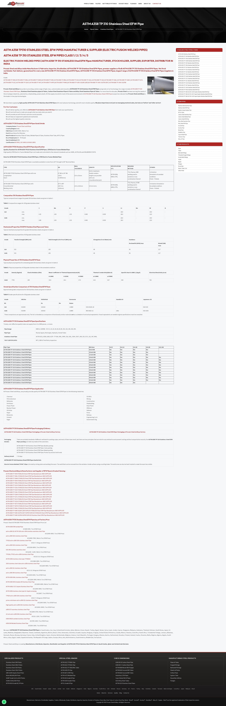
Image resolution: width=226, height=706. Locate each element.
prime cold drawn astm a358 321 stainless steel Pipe (21, 600)
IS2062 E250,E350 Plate (13, 681)
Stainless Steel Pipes (106, 29)
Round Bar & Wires (175, 678)
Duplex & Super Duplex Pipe (184, 110)
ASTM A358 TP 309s (60, 80)
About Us (104, 693)
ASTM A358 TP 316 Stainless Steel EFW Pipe (188, 72)
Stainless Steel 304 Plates (14, 662)
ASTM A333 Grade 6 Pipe (68, 681)
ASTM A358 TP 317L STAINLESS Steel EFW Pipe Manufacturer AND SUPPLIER (29, 497)
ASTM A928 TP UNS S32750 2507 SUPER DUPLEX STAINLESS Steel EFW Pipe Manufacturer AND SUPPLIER (37, 513)
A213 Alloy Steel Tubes (122, 681)
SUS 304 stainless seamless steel (16, 550)
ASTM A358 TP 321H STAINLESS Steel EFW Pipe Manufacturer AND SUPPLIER (29, 501)
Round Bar (180, 166)
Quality (116, 693)
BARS (140, 3)
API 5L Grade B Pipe (67, 683)
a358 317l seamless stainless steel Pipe (18, 610)
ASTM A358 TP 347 (35, 82)
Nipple (179, 162)
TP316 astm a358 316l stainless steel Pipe (18, 541)
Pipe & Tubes (94, 29)
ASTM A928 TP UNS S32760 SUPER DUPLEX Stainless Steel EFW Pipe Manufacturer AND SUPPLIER (35, 515)
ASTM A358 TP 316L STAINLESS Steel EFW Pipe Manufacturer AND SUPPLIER (29, 492)
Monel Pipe (181, 130)
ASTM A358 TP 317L (137, 80)
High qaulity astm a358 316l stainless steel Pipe (20, 605)
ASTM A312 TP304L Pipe (68, 662)
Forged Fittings (175, 665)
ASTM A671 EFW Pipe (67, 673)
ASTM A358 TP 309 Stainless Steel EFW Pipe (188, 63)
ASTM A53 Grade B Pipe (68, 678)
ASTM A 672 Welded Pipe (68, 675)
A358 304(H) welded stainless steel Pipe (18, 619)
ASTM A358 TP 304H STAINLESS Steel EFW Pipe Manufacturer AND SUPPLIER (29, 478)
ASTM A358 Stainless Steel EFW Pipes (187, 54)
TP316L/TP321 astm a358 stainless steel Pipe (20, 554)
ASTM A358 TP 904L (61, 82)
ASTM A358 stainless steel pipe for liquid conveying (21, 591)
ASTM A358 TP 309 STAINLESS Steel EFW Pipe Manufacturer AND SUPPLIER (28, 481)
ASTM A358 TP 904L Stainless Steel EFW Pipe (188, 90)
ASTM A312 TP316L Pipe (68, 665)
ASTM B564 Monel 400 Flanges (125, 668)
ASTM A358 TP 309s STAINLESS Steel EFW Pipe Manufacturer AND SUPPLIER (29, 483)
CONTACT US (157, 3)
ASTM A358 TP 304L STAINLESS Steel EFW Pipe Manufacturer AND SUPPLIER (29, 476)
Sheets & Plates (175, 670)
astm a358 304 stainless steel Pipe (16, 573)
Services (110, 693)
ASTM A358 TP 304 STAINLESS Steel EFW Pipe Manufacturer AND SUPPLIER (28, 474)
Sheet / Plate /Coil (182, 168)
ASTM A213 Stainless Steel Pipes (125, 683)
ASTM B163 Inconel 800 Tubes (124, 673)
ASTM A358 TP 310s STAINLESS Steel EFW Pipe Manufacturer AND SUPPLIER (29, 488)
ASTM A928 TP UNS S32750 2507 (98, 82)
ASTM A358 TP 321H (22, 82)
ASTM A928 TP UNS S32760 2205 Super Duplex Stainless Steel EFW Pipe (195, 96)
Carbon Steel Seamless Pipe (184, 114)
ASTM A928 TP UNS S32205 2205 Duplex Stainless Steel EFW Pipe (193, 92)
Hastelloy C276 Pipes (122, 675)
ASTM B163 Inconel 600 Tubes (124, 670)
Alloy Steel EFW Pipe (183, 123)
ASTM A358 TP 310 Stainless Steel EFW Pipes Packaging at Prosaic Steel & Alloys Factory (32, 432)
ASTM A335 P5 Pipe (66, 670)
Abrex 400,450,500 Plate (13, 675)
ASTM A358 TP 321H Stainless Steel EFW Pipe (189, 83)
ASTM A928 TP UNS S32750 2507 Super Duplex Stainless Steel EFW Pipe (195, 94)
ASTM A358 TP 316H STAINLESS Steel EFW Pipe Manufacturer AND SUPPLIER (29, 495)
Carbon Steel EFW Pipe (183, 119)
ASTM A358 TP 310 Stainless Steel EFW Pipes (98, 94)
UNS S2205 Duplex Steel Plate (15, 673)
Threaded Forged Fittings (184, 155)
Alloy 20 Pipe (181, 139)
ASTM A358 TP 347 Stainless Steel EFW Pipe (188, 85)
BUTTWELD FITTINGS (110, 3)
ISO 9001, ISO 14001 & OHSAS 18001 (25, 142)
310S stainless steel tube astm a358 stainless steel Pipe (23, 564)
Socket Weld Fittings (183, 157)
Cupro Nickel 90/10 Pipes (123, 678)
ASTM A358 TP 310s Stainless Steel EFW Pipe (188, 70)
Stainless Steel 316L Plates (14, 670)
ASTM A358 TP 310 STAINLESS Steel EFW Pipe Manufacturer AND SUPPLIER (28, 485)
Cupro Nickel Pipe (182, 134)
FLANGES (133, 3)
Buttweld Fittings (175, 668)
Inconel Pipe (181, 126)
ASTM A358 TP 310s (85, 80)
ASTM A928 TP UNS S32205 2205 (78, 82)
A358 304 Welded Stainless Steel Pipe (17, 623)
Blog (120, 693)
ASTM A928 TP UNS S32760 (117, 82)
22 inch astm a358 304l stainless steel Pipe (19, 614)
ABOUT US (147, 3)
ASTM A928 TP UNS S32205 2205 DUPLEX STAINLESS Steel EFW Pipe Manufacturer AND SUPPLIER (35, 511)
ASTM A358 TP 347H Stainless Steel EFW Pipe (189, 87)
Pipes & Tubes (174, 662)
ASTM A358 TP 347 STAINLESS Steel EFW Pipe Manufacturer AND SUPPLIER (28, 504)
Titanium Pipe (181, 137)
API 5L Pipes (181, 112)
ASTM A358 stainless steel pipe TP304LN (18, 559)
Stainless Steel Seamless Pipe (185, 106)
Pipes (179, 148)
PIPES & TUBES (88, 3)
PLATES (98, 3)
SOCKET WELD (123, 3)
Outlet (179, 159)
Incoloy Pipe (181, 128)
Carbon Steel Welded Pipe (184, 117)
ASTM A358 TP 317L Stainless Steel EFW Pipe (188, 78)
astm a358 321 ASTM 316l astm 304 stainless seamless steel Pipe (25, 531)
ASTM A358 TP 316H (123, 80)
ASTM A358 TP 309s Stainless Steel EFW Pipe (188, 65)
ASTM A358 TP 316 (97, 80)
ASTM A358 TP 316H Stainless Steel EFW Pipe (189, 76)
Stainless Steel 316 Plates (14, 668)
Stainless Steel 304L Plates (14, 665)
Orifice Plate (181, 170)
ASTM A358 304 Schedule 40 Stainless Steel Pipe (20, 582)
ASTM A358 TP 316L (110, 80)
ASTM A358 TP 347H (48, 82)
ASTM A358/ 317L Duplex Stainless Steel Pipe (19, 587)
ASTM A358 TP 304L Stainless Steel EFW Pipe (188, 58)
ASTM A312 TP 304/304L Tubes (70, 668)
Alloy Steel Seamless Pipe (184, 121)
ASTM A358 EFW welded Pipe (14, 527)
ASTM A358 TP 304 (9, 80)
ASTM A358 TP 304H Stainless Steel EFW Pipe (189, 61)
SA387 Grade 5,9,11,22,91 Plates (15, 678)
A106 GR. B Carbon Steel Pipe (124, 662)
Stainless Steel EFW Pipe (183, 108)
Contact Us (126, 693)
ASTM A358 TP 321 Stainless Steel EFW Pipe (188, 81)
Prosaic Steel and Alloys (24, 126)
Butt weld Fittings (182, 153)
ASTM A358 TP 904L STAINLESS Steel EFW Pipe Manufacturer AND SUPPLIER (29, 508)
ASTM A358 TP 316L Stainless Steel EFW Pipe (188, 74)
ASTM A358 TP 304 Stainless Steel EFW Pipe (188, 56)
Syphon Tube (174, 675)
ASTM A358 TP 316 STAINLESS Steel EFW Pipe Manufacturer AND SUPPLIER (28, 490)
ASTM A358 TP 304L (22, 80)
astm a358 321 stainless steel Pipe (16, 568)
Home (86, 29)
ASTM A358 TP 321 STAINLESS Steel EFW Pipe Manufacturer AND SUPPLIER (28, 499)
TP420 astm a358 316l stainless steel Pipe (18, 596)
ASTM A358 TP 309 (47, 80)
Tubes (179, 150)
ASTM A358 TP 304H (35, 80)
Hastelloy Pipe (181, 132)
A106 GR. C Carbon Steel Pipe (124, 665)
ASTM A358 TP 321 (9, 82)
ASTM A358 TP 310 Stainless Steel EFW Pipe (188, 67)
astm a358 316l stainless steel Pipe (16, 536)
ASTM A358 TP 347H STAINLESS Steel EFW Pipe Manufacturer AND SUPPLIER (29, 506)
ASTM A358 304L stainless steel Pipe (17, 577)
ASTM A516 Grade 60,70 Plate (14, 683)
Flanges (180, 164)
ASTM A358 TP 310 (72, 80)
